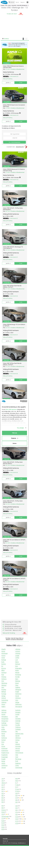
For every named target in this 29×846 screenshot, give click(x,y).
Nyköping (17, 681)
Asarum (3, 655)
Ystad (16, 757)
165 (2, 780)
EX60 (16, 778)
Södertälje (17, 720)
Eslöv (2, 681)
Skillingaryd (18, 689)
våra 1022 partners (11, 409)
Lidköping (17, 649)
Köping (3, 761)
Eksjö (2, 674)
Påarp (16, 685)
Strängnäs (17, 712)
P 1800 (17, 785)
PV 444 (17, 789)
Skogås (17, 691)
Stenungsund (18, 706)
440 (2, 793)
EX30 (2, 827)
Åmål (16, 761)
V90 (16, 814)
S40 (16, 793)
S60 (16, 795)
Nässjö (17, 683)
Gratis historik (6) (14, 296)
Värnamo (17, 748)
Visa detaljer (20, 427)
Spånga (17, 702)
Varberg (17, 740)
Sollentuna (18, 698)
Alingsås (3, 649)
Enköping (3, 676)
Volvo (9, 5)
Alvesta (3, 651)
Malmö (17, 662)
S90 (16, 802)
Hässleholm (4, 725)
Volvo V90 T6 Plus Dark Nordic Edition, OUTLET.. (12, 286)
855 (2, 800)
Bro (2, 666)
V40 (16, 806)
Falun (2, 687)
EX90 (16, 780)
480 (2, 795)
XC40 (16, 816)
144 (2, 778)
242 (2, 785)
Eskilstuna (3, 679)
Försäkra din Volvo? (12, 14)
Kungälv (3, 759)
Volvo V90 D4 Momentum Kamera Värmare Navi (13, 66)
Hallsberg (3, 710)
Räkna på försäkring (7, 78)
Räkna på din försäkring (9, 633)
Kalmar (3, 733)
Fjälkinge (3, 691)
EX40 (2, 829)
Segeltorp (17, 687)
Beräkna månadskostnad (17, 69)
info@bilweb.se (22, 843)
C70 (2, 818)
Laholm (3, 763)
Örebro (17, 765)
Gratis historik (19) (14, 115)
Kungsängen (4, 757)
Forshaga (3, 693)
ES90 (2, 825)
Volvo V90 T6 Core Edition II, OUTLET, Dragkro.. (14, 540)
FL (16, 783)
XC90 (16, 823)
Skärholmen (18, 693)
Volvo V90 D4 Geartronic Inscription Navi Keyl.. (14, 105)
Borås (2, 662)
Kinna (2, 742)
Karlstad (3, 740)
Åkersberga (18, 759)
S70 (16, 797)
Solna (16, 700)
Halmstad (3, 712)
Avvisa (14, 443)
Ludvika (17, 657)
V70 (16, 812)
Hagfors (3, 706)
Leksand (3, 767)
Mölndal (17, 672)
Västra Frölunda (19, 752)
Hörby (2, 727)
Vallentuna (18, 737)
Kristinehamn (4, 750)
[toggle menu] (28, 2)
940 (2, 802)
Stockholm (18, 710)
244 (2, 787)
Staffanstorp (18, 704)
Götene (3, 704)
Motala (17, 670)
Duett (2, 820)
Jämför (7, 82)
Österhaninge (18, 767)
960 (2, 808)
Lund (16, 659)
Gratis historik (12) (14, 76)
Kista (2, 744)
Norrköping (18, 674)
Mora (16, 666)
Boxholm (3, 664)
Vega (16, 742)
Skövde (17, 696)
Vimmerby (18, 746)
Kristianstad (4, 748)
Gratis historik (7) (14, 218)
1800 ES (3, 783)
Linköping (17, 653)
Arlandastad (4, 653)
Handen (3, 714)
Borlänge (3, 659)
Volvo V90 (14, 5)
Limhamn (17, 651)
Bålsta (3, 670)
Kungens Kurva (5, 752)
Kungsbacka (4, 754)
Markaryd (17, 664)
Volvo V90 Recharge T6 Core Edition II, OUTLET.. (14, 325)
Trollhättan (18, 729)
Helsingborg (4, 716)
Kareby (3, 735)
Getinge (3, 696)
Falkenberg (4, 683)
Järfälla (3, 729)
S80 (16, 800)
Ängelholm (18, 763)
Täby (16, 731)
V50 (16, 808)
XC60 (16, 819)
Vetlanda (17, 744)
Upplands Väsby (19, 733)
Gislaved (3, 698)
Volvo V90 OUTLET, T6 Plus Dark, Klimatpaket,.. (13, 208)
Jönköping (3, 731)
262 (2, 791)
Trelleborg (17, 727)
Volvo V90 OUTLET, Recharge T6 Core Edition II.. (13, 247)
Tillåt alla (14, 433)
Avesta (3, 657)
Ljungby (17, 655)
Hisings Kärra (4, 720)
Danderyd (3, 672)
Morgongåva (18, 668)
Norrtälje (17, 676)
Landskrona (4, 765)
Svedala (17, 714)
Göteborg (3, 702)
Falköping (3, 685)
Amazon (3, 810)
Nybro (16, 679)
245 (2, 789)
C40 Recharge (5, 816)
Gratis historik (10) (14, 179)
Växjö (16, 754)
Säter (16, 716)
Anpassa (13, 438)
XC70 (16, 821)
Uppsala (17, 735)
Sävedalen (18, 718)
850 (2, 797)
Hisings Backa (4, 718)
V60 (16, 810)
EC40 (2, 823)
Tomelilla (17, 725)
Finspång (3, 689)
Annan (3, 812)
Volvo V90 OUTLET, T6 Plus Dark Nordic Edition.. (13, 462)
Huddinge (3, 723)
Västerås (17, 750)
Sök (6, 5)
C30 (2, 814)
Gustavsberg (4, 700)
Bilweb (2, 5)
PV (16, 787)
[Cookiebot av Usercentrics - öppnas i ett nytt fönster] (20, 401)
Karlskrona (4, 737)
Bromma (3, 668)
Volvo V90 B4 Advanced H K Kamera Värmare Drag (14, 170)
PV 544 (17, 791)
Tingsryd (17, 723)
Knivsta (3, 746)
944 (2, 805)
